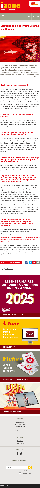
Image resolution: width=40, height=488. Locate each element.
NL (34, 16)
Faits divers (9, 269)
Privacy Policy (20, 443)
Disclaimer (20, 441)
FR (38, 16)
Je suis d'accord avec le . (27, 472)
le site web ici (18, 254)
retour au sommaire (12, 262)
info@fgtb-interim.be (20, 430)
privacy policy (28, 473)
